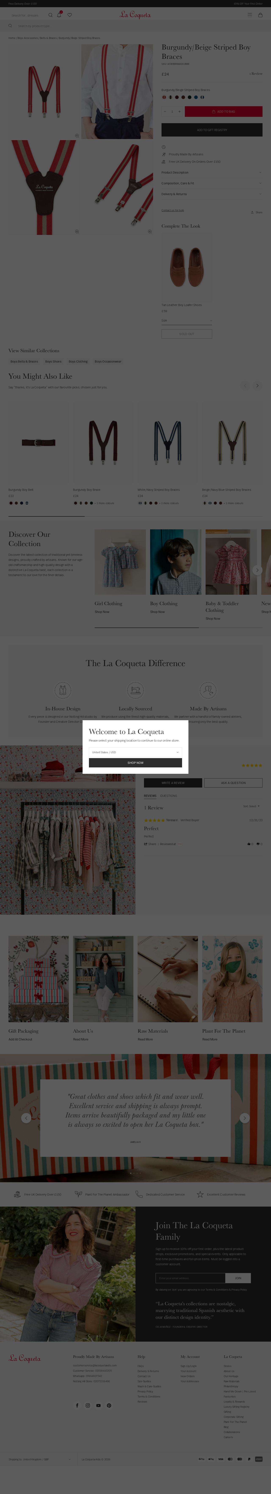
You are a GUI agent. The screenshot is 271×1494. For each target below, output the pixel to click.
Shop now (136, 763)
